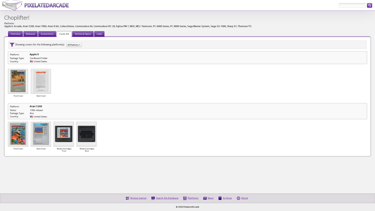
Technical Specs (83, 34)
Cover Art (64, 34)
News (211, 198)
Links (99, 34)
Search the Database (167, 198)
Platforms (193, 198)
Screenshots (47, 34)
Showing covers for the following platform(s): (40, 44)
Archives (227, 198)
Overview (15, 34)
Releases (30, 34)
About (244, 198)
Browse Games (138, 198)
